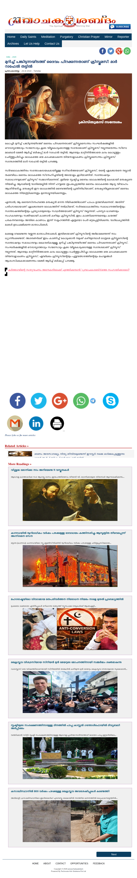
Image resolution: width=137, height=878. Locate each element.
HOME (35, 863)
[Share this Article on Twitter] (36, 398)
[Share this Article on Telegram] (94, 398)
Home (11, 36)
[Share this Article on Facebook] (15, 398)
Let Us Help (32, 43)
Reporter (123, 36)
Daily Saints (28, 36)
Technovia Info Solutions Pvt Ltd (73, 871)
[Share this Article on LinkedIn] (34, 420)
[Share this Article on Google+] (57, 398)
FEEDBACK (99, 863)
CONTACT (61, 863)
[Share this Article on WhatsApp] (78, 398)
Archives (13, 43)
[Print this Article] (55, 420)
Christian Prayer (89, 36)
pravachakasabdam (75, 869)
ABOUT (47, 863)
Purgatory (66, 36)
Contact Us (52, 43)
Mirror (108, 36)
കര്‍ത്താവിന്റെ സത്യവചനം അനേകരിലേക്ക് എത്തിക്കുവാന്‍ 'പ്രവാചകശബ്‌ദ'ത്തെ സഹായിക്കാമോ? (68, 270)
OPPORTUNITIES (79, 863)
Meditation (48, 36)
